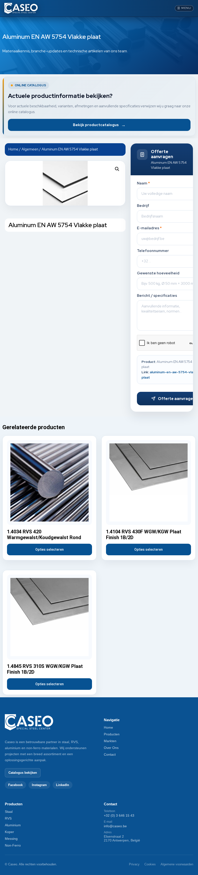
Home (13, 149)
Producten (112, 734)
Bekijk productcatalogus (99, 125)
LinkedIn (62, 785)
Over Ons (111, 748)
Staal (9, 812)
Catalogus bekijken (22, 772)
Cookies (150, 864)
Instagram (39, 785)
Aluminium (13, 825)
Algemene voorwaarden (177, 864)
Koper (9, 832)
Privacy (134, 864)
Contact (110, 754)
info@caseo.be (115, 826)
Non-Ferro (13, 845)
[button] (117, 169)
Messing (11, 839)
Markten (110, 741)
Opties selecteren (49, 549)
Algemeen (29, 149)
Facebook (15, 785)
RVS (8, 818)
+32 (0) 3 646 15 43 (119, 815)
